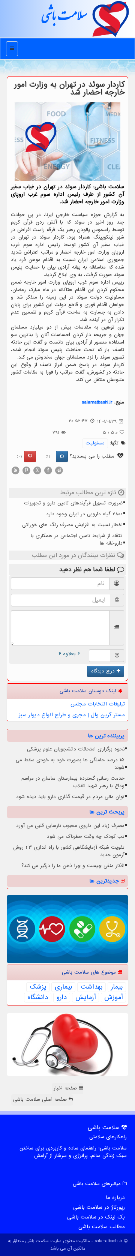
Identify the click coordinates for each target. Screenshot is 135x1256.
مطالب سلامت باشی (101, 1227)
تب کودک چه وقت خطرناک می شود (85, 836)
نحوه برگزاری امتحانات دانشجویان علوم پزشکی (75, 749)
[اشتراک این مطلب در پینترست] (26, 470)
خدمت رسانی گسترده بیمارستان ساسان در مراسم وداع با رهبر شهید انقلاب (72, 782)
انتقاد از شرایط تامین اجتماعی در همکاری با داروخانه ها (77, 539)
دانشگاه (37, 997)
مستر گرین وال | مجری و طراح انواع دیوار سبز (72, 715)
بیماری (63, 987)
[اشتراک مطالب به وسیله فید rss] (15, 470)
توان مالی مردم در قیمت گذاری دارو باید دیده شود (70, 796)
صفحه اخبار (66, 1088)
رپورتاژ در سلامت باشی (99, 1207)
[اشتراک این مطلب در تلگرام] (58, 470)
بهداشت (91, 987)
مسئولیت (95, 443)
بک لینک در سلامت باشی (96, 1217)
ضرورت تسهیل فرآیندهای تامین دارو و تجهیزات (73, 503)
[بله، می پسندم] (62, 456)
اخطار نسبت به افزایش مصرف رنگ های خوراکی (72, 524)
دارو (62, 997)
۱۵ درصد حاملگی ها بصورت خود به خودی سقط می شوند (70, 763)
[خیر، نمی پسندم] (30, 456)
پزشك (38, 987)
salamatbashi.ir (97, 402)
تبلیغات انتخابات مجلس (97, 704)
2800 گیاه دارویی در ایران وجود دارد (84, 514)
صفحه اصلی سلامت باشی (41, 1099)
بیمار (117, 987)
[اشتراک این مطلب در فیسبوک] (48, 470)
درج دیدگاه (104, 671)
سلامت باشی (63, 18)
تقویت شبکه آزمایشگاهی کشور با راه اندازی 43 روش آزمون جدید (68, 851)
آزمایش (85, 997)
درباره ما (115, 1197)
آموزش (113, 997)
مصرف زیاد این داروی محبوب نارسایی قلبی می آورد (70, 825)
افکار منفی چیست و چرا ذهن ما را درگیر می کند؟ (72, 865)
